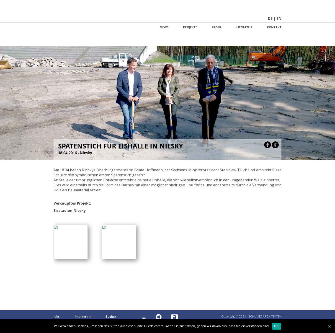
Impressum (83, 316)
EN (278, 18)
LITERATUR (244, 27)
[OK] (329, 326)
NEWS (164, 27)
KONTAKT (274, 27)
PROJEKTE (190, 27)
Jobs (56, 316)
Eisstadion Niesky (70, 210)
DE (270, 18)
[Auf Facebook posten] (267, 146)
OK (276, 326)
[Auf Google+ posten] (275, 146)
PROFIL (216, 27)
